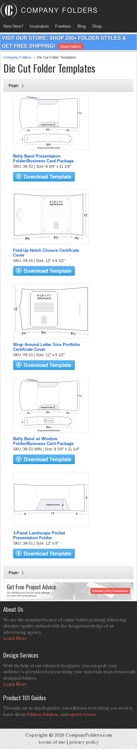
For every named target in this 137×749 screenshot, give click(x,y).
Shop (95, 26)
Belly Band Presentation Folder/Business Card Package (43, 158)
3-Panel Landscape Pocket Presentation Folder (39, 535)
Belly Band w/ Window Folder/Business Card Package (43, 441)
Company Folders (17, 57)
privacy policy (83, 742)
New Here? (13, 26)
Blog (81, 26)
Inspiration (39, 26)
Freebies (61, 26)
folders (34, 714)
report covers (82, 714)
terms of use (52, 742)
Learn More (15, 638)
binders (50, 714)
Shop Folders (70, 46)
